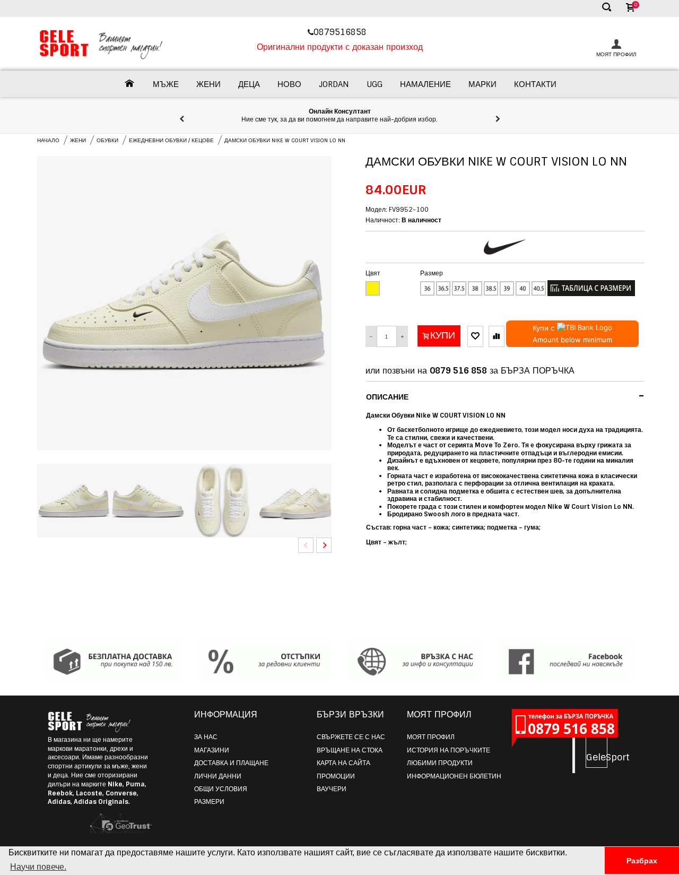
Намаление (425, 84)
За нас (205, 737)
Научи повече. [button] (38, 866)
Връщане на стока (349, 750)
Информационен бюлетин (454, 776)
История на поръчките (448, 750)
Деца (249, 84)
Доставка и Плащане (231, 763)
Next (324, 545)
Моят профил (431, 737)
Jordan (334, 84)
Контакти (535, 84)
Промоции (336, 776)
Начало (48, 140)
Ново (289, 84)
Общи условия (220, 789)
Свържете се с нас (351, 737)
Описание (505, 395)
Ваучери (331, 789)
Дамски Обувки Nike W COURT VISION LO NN (284, 140)
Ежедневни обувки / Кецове (171, 140)
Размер (431, 273)
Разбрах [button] (641, 860)
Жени (208, 84)
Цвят (372, 273)
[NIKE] (505, 247)
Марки (482, 84)
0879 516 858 (458, 370)
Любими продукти (440, 763)
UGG (374, 84)
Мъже (166, 84)
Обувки (107, 140)
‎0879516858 (341, 32)
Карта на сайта (343, 763)
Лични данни (217, 776)
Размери (209, 802)
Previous (306, 545)
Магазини (211, 750)
